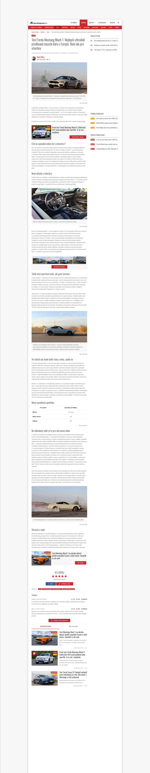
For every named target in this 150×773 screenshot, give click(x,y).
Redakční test (70, 589)
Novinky (43, 32)
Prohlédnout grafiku (78, 137)
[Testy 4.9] (41, 132)
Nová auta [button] (65, 27)
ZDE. (83, 121)
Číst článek (81, 563)
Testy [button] (57, 27)
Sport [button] (110, 27)
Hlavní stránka (35, 32)
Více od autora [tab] (73, 626)
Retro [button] (79, 27)
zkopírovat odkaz (65, 584)
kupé (64, 589)
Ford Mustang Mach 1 (56, 589)
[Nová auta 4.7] (45, 678)
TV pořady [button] (74, 23)
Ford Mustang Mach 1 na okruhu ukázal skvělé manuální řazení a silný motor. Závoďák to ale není (69, 556)
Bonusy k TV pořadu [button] (36, 27)
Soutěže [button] (91, 23)
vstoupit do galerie (59, 267)
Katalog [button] (112, 23)
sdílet (51, 584)
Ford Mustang (46, 589)
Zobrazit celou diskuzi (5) (60, 620)
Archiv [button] (117, 27)
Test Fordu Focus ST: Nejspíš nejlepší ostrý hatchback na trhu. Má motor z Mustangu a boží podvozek (73, 675)
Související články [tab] (45, 626)
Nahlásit (84, 599)
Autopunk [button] (86, 27)
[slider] (59, 576)
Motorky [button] (103, 27)
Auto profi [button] (95, 27)
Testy (47, 32)
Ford (40, 589)
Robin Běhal (40, 57)
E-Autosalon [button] (102, 23)
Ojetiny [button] (73, 27)
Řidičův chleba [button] (49, 27)
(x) (74, 599)
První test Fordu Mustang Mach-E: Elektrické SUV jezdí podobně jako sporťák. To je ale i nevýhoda (69, 130)
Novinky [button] (83, 23)
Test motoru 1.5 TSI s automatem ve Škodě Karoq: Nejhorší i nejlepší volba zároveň (115, 50)
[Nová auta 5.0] (41, 558)
